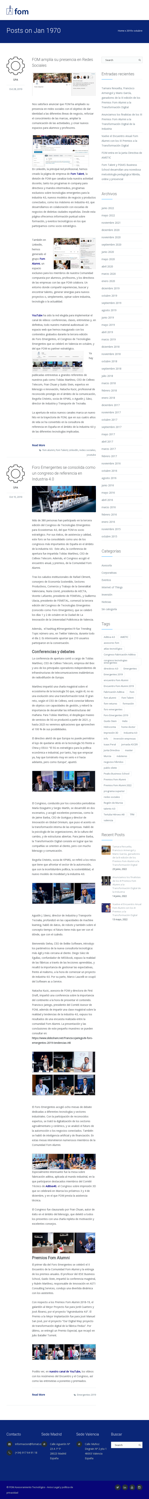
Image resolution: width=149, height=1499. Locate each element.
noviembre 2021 (111, 222)
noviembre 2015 (111, 529)
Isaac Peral (110, 744)
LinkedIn (73, 450)
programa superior (114, 791)
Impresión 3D (111, 732)
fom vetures (110, 703)
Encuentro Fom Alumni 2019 (119, 686)
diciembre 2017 (111, 405)
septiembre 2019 (111, 303)
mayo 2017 (108, 434)
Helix (125, 721)
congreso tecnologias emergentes (115, 661)
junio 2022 (108, 208)
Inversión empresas (125, 738)
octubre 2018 (109, 361)
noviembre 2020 (111, 237)
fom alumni (48, 450)
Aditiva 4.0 (109, 637)
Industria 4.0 (130, 732)
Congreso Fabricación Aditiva (120, 654)
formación (128, 703)
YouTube (37, 315)
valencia (108, 820)
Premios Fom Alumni (115, 779)
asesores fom (111, 642)
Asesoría (107, 565)
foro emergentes (113, 709)
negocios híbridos (113, 762)
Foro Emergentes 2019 (116, 715)
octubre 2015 (109, 536)
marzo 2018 (109, 383)
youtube (91, 454)
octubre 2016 (109, 470)
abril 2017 (107, 441)
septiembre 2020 (111, 244)
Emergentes (130, 668)
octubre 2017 (109, 419)
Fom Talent (62, 450)
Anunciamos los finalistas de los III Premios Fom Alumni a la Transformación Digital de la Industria (126, 884)
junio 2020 (108, 252)
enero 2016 (108, 522)
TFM (132, 814)
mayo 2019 (108, 325)
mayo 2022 (108, 215)
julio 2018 (107, 376)
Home (121, 30)
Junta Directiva (112, 750)
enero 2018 (108, 397)
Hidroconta (110, 727)
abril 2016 (107, 500)
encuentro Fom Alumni (116, 680)
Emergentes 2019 (86, 1394)
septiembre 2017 (111, 427)
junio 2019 (108, 317)
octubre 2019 (109, 295)
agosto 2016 (109, 478)
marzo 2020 (109, 273)
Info (106, 738)
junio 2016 (108, 485)
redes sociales (87, 450)
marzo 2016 (109, 507)
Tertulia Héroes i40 (114, 814)
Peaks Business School (116, 773)
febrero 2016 (109, 514)
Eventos (106, 580)
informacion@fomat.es (28, 1444)
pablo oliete (110, 767)
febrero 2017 (109, 456)
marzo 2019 (109, 339)
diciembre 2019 (111, 288)
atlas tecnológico (113, 648)
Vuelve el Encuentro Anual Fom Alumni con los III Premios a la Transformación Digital (120, 140)
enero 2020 (108, 281)
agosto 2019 (109, 310)
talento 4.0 (109, 808)
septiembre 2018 (111, 368)
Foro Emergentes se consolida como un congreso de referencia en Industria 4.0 (63, 473)
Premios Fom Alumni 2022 (118, 785)
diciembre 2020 (111, 230)
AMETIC (124, 637)
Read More (38, 445)
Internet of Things (112, 587)
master (129, 750)
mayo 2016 (108, 492)
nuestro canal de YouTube (64, 1371)
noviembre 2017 (111, 412)
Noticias (106, 602)
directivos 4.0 (111, 668)
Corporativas (109, 572)
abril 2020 (107, 266)
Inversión (107, 594)
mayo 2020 (108, 259)
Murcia (107, 756)
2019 (129, 30)
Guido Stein (110, 721)
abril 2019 (107, 332)
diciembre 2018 (111, 346)
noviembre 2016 (111, 463)
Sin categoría (109, 609)
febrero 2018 (109, 390)
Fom (132, 692)
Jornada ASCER (129, 744)
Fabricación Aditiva (114, 692)
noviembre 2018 (111, 354)
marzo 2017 (109, 449)
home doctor (128, 727)
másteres (122, 756)
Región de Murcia (113, 802)
